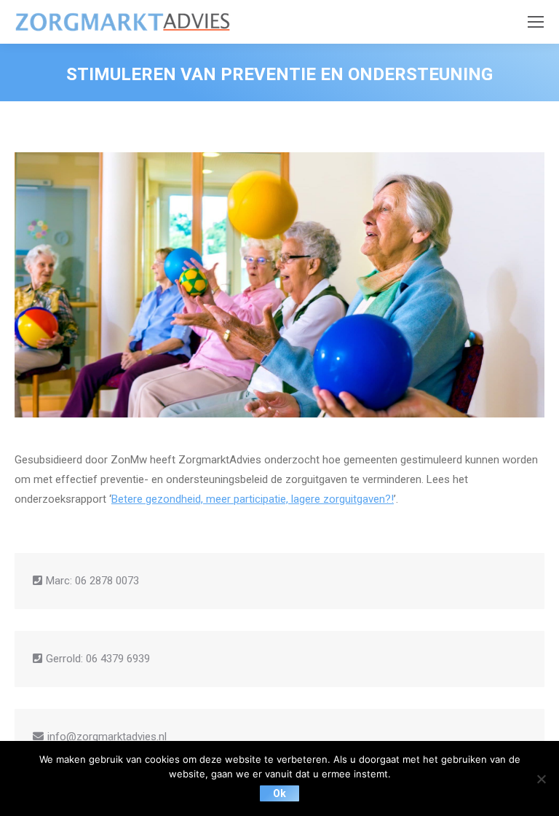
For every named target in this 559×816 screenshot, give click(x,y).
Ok (279, 793)
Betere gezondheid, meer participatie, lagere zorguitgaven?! (252, 499)
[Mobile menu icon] (535, 22)
